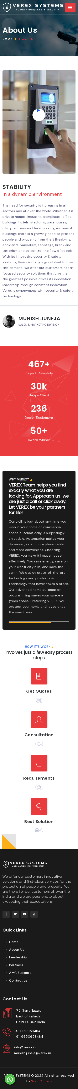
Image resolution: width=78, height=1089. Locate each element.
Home (7, 39)
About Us (16, 949)
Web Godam (41, 1081)
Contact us (18, 980)
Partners (16, 965)
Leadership (18, 957)
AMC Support (20, 973)
